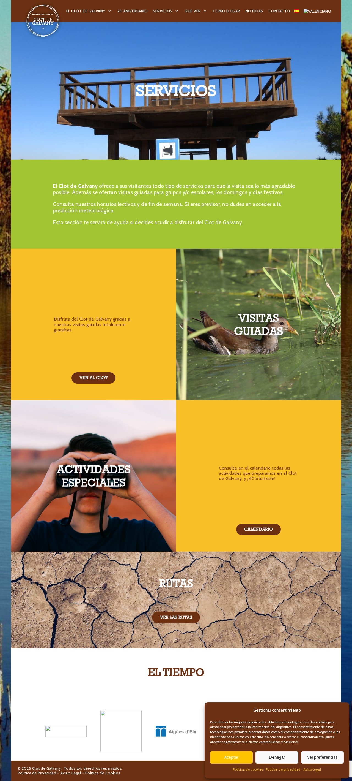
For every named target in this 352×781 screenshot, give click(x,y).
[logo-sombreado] (43, 20)
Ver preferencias (322, 757)
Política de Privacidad (37, 773)
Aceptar (231, 757)
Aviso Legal (71, 773)
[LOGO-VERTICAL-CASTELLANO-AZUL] (121, 731)
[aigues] (176, 731)
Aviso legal (312, 769)
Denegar (277, 757)
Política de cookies (248, 769)
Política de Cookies (102, 773)
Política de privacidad (283, 769)
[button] (109, 11)
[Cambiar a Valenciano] (318, 11)
